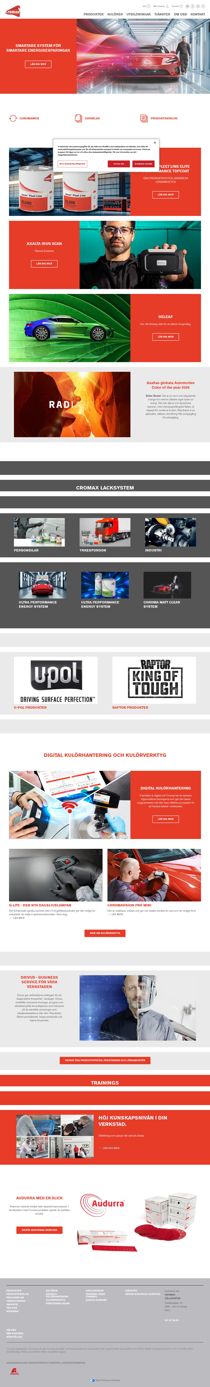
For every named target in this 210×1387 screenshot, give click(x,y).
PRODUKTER (94, 14)
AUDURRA (12, 1311)
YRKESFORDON (15, 1301)
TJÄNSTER (162, 14)
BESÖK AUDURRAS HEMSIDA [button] (39, 1230)
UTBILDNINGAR (138, 14)
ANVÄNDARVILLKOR (17, 1363)
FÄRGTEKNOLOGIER (58, 1303)
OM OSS (180, 14)
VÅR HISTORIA (14, 1333)
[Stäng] (154, 142)
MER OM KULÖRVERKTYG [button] (105, 933)
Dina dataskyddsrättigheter (72, 164)
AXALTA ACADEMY (96, 1300)
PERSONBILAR (15, 1297)
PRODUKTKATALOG (17, 1294)
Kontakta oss (172, 1291)
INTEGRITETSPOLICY (38, 1363)
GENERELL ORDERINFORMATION (67, 1363)
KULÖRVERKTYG (55, 1300)
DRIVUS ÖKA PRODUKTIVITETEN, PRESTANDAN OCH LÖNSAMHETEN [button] (105, 1060)
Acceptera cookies (143, 164)
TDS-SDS (11, 1308)
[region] (106, 155)
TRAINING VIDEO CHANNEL (95, 1295)
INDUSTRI (12, 1304)
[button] (148, 6)
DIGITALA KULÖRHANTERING (57, 1295)
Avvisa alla (119, 164)
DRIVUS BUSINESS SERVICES (142, 1294)
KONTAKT (198, 14)
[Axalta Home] (13, 12)
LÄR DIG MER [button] (38, 64)
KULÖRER (115, 14)
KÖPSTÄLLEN (14, 1337)
